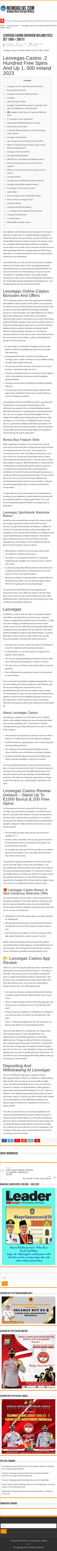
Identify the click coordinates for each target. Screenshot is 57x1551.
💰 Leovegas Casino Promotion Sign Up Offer (25, 141)
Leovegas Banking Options (17, 155)
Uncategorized (13, 26)
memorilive (9, 44)
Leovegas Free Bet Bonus (17, 215)
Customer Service (14, 203)
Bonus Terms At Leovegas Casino (20, 199)
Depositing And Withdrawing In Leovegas (23, 123)
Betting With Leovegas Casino (18, 222)
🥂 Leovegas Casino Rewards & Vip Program (24, 211)
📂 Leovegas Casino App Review (20, 119)
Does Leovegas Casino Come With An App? (24, 196)
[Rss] (27, 1544)
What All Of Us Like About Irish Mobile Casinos (25, 159)
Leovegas (11, 98)
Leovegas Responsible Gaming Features (23, 184)
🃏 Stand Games (13, 218)
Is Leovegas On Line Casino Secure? (21, 188)
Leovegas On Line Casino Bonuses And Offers (25, 86)
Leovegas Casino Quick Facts (18, 152)
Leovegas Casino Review (16, 137)
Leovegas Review (14, 177)
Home (2, 26)
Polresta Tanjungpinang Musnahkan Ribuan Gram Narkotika (28, 21)
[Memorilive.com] (28, 7)
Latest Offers (12, 192)
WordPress (24, 1541)
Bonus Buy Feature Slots (16, 90)
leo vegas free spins (24, 694)
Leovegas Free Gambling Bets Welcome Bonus (25, 181)
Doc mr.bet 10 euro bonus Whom (37, 1178)
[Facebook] (30, 1544)
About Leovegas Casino (16, 101)
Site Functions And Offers (17, 127)
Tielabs (44, 1541)
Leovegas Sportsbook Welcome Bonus (22, 94)
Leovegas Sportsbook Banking (19, 207)
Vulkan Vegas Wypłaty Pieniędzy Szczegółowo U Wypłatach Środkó (19, 1171)
